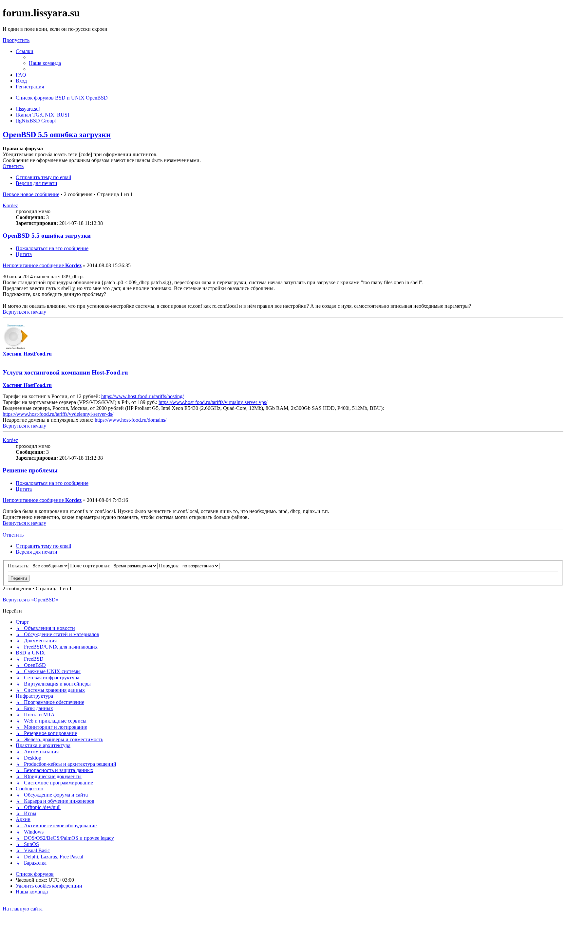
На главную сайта (23, 908)
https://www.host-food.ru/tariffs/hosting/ (142, 396)
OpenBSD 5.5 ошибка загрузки (57, 134)
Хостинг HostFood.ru (27, 354)
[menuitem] (45, 63)
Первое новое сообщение (31, 194)
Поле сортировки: (91, 565)
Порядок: (170, 565)
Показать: (19, 565)
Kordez (10, 205)
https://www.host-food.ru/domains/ (130, 420)
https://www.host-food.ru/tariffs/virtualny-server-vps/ (213, 402)
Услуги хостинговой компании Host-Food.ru (65, 372)
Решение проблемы (30, 470)
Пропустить (16, 40)
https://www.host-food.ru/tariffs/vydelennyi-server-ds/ (58, 414)
